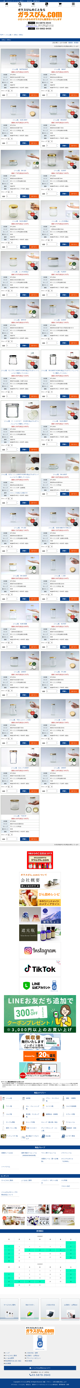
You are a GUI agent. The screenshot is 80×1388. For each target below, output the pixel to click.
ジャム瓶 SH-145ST (60, 474)
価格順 (70, 42)
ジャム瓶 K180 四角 (20, 624)
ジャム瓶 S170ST (60, 624)
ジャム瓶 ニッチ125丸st (20, 272)
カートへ (34, 95)
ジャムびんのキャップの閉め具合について (9, 1193)
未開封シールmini (7, 1153)
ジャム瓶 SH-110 (20, 170)
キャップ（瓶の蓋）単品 (49, 1122)
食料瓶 (28, 1098)
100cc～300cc (18, 35)
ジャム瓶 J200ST (20, 672)
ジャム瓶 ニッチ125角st (60, 221)
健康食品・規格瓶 (52, 1114)
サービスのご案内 (7, 1180)
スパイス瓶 (49, 1106)
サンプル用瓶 (10, 1122)
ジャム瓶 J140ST (60, 320)
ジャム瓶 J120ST (60, 170)
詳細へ (24, 95)
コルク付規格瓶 (71, 1106)
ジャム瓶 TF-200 (60, 672)
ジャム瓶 (8, 35)
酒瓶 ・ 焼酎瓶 (71, 1098)
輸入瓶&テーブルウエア (32, 1137)
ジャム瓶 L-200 (60, 720)
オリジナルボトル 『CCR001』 (67, 1160)
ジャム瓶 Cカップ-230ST (20, 768)
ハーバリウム (5, 1166)
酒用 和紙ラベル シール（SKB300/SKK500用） (29, 1154)
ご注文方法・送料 (32, 1353)
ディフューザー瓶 (12, 1136)
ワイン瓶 (9, 1106)
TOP (1, 35)
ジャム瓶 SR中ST (20, 320)
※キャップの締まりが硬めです (19, 493)
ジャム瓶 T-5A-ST (20, 816)
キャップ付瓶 (30, 1122)
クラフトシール (66, 1153)
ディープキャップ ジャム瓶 (49, 1129)
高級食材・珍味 (71, 1128)
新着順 (76, 42)
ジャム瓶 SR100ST (60, 120)
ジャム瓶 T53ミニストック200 (20, 720)
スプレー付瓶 (70, 1114)
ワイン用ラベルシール (48, 1153)
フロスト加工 (65, 1186)
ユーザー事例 (70, 1136)
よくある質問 (9, 1358)
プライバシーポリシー (33, 1358)
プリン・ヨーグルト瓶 (52, 1099)
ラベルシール (70, 1122)
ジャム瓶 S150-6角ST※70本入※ (60, 528)
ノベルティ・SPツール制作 (49, 1182)
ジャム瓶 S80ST (60, 69)
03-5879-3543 (41, 1375)
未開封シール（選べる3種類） (49, 1160)
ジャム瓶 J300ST (60, 768)
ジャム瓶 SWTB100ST (20, 69)
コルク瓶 (9, 1114)
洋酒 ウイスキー (31, 1128)
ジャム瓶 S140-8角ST (60, 421)
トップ (7, 1353)
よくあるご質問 (26, 1180)
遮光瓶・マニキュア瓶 (32, 1115)
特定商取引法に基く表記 (13, 1361)
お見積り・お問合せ (32, 1355)
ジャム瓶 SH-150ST (20, 576)
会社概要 (8, 1363)
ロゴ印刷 (64, 1180)
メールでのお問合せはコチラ (40, 1368)
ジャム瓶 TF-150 (20, 528)
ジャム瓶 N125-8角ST (20, 221)
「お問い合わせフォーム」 (31, 26)
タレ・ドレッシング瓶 (32, 1107)
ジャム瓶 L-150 (60, 576)
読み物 (48, 1136)
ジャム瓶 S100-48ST (20, 120)
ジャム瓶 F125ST (60, 272)
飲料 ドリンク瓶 (11, 1128)
